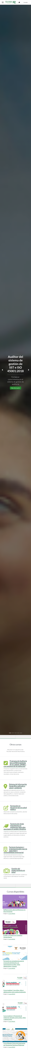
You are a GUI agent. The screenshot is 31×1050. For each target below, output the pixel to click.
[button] (2, 370)
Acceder (26, 2)
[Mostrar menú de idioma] (19, 2)
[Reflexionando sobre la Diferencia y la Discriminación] (15, 902)
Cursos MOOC (11, 913)
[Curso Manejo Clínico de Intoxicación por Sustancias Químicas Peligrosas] (15, 1035)
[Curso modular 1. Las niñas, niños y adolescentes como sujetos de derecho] (15, 982)
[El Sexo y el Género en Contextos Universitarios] (15, 927)
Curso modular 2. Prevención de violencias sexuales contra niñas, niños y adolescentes (14, 1017)
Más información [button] (15, 388)
